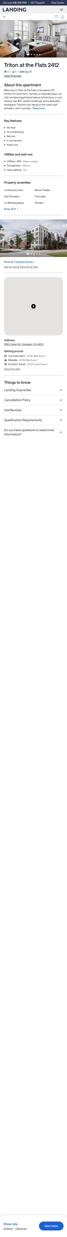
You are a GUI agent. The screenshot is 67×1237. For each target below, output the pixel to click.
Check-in (8, 1228)
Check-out (21, 1228)
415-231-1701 (20, 2)
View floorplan (12, 75)
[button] (33, 306)
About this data (12, 368)
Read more (39, 108)
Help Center (57, 2)
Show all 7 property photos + (19, 261)
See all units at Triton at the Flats (21, 266)
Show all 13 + (11, 209)
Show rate (10, 1224)
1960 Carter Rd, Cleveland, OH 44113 (23, 344)
